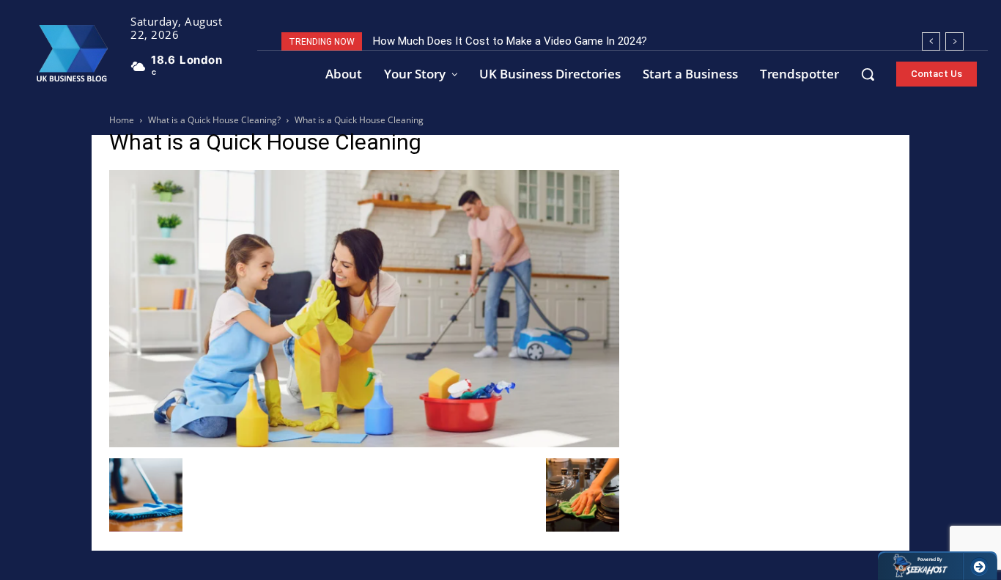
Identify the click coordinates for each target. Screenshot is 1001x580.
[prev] (931, 41)
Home (121, 120)
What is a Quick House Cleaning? (214, 120)
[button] (867, 74)
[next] (954, 41)
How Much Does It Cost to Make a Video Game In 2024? (510, 41)
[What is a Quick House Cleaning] (364, 443)
